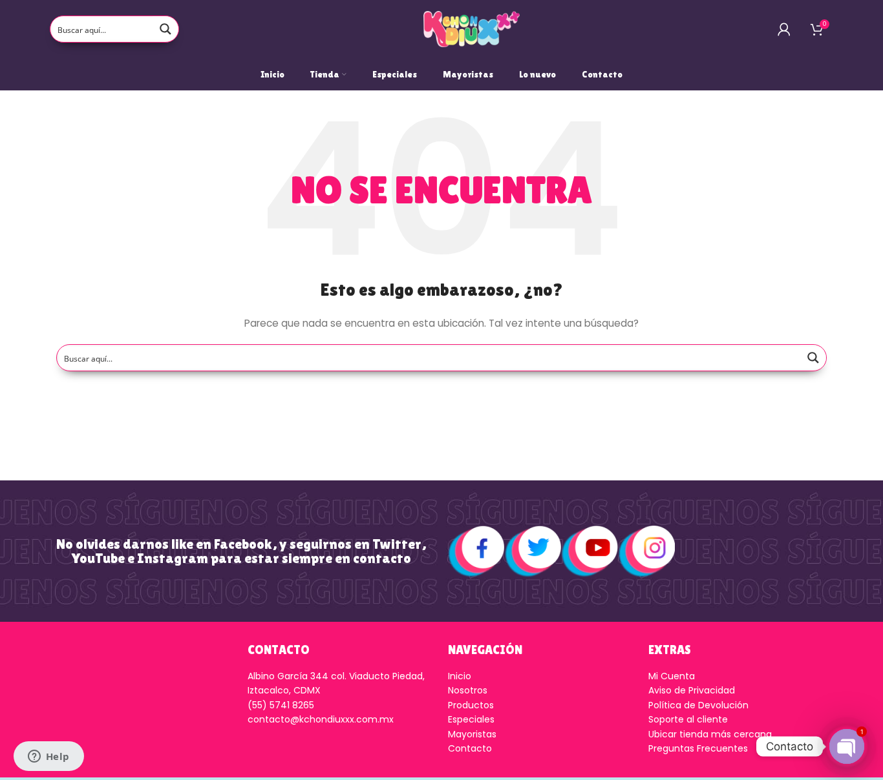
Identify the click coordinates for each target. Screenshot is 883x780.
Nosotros (467, 690)
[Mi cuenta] (784, 29)
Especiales (471, 719)
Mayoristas (472, 734)
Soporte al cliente (688, 719)
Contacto (470, 748)
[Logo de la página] (471, 28)
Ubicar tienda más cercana (710, 734)
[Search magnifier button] (165, 29)
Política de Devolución (698, 705)
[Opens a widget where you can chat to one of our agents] (48, 757)
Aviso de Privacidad (691, 690)
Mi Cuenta (671, 676)
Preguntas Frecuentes (698, 748)
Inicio (459, 676)
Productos (471, 705)
